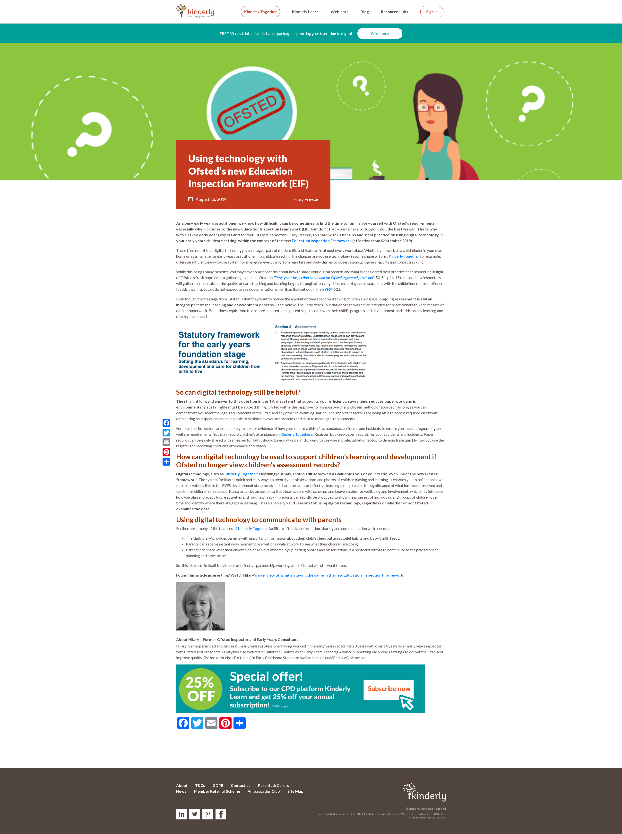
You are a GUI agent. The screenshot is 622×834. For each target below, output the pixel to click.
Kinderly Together (260, 11)
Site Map (295, 791)
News (181, 791)
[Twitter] (166, 432)
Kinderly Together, (404, 256)
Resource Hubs (394, 11)
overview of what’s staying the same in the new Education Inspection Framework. (331, 575)
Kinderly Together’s (296, 434)
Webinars (339, 11)
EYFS (326, 289)
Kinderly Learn (305, 11)
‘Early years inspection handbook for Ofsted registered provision (323, 277)
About (182, 785)
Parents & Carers (273, 785)
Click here (380, 33)
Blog (365, 11)
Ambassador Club (264, 791)
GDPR (218, 785)
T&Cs (200, 785)
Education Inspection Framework (322, 240)
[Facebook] (166, 423)
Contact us (241, 785)
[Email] (166, 442)
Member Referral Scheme (217, 791)
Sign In (432, 11)
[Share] (166, 462)
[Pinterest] (166, 452)
